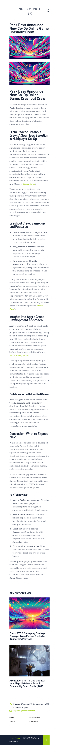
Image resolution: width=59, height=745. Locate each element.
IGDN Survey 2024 (18, 355)
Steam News (29, 184)
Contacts (34, 721)
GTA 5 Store (35, 717)
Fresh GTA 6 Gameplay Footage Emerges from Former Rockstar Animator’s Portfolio (27, 636)
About (12, 721)
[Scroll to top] (46, 740)
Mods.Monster (16, 738)
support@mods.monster (24, 710)
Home (11, 717)
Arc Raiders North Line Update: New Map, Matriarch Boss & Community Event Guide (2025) (27, 683)
